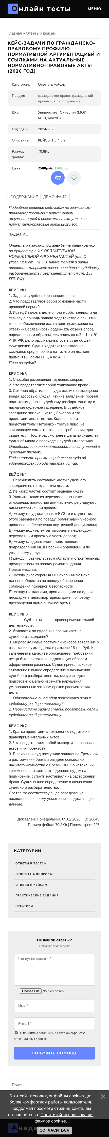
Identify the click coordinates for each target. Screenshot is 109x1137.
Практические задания (37, 895)
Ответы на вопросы (34, 874)
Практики (24, 906)
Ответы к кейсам (31, 885)
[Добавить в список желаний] (74, 178)
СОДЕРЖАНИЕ (24, 197)
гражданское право (54, 95)
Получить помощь (55, 1053)
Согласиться (54, 1130)
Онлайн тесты (41, 9)
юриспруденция (67, 101)
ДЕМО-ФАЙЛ (55, 197)
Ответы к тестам (31, 863)
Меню (93, 8)
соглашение (47, 1033)
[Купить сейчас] (58, 178)
